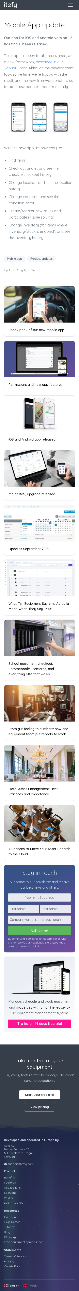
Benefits (9, 1177)
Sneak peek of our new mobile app (36, 330)
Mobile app (14, 259)
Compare (10, 1217)
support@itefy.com (21, 1164)
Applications (12, 1187)
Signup (18, 1202)
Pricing (8, 1197)
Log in (8, 1202)
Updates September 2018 (29, 549)
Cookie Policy (13, 1266)
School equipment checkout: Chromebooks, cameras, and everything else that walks (31, 668)
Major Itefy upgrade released (32, 494)
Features (10, 1182)
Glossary (10, 1237)
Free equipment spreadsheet (23, 1242)
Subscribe (39, 930)
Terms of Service (15, 1256)
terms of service (56, 938)
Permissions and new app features (35, 384)
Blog (7, 1232)
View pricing (39, 1107)
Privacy (9, 1261)
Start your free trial (39, 1095)
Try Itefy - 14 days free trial (39, 1023)
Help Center (12, 1222)
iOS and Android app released (32, 439)
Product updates (41, 259)
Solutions (10, 1192)
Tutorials (9, 1227)
